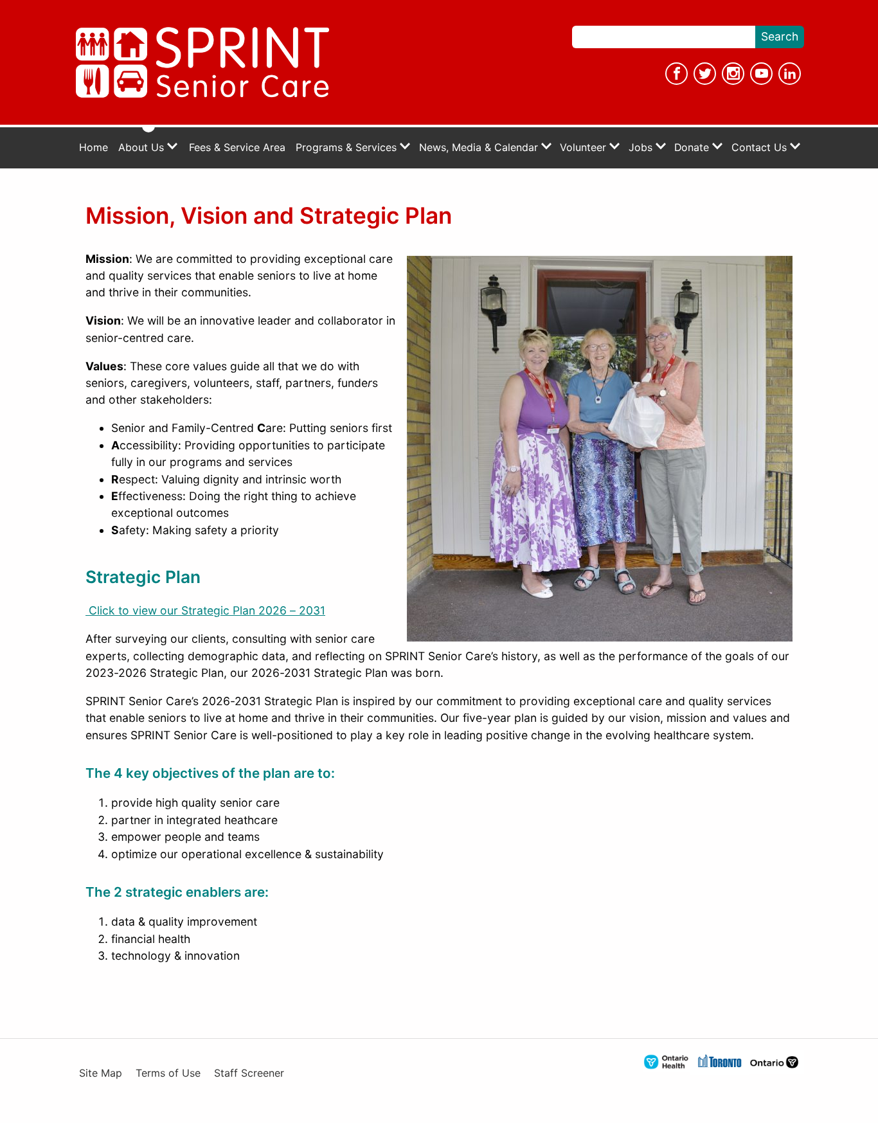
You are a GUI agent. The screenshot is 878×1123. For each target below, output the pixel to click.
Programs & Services (348, 147)
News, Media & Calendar (480, 147)
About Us (142, 147)
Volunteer (584, 147)
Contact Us (760, 147)
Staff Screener (249, 1073)
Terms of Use (168, 1073)
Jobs (642, 147)
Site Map (100, 1073)
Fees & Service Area (237, 147)
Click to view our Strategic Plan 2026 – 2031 (205, 610)
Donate (693, 147)
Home (93, 147)
